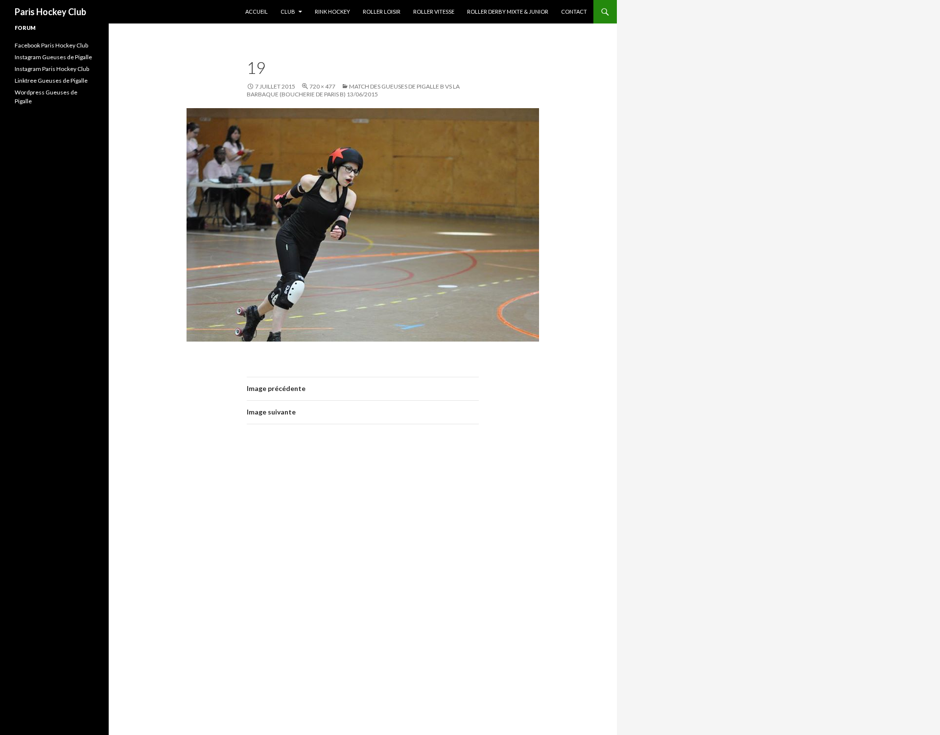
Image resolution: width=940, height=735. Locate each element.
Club (288, 11)
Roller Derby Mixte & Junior (507, 11)
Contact (574, 11)
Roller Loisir (381, 11)
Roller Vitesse (433, 11)
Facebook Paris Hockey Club (51, 45)
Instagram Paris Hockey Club (52, 68)
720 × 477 (322, 86)
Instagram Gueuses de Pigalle (53, 57)
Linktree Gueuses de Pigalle (51, 80)
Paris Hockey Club (50, 11)
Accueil (256, 11)
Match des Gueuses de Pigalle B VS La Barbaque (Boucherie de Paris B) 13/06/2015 (353, 90)
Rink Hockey (332, 11)
